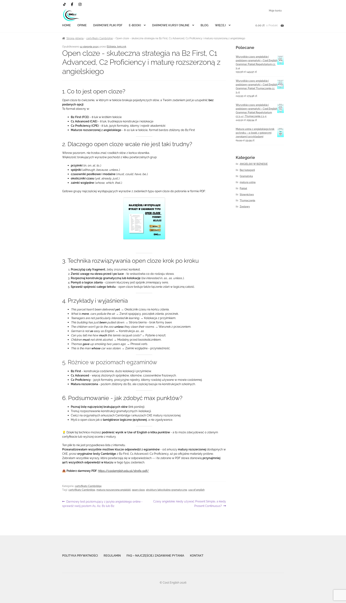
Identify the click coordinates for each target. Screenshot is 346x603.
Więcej (220, 25)
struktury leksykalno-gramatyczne (166, 489)
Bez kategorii (247, 170)
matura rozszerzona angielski (113, 489)
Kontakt (196, 555)
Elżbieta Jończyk (116, 46)
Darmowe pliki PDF (107, 25)
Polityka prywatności (80, 555)
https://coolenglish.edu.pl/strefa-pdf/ (123, 471)
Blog (205, 25)
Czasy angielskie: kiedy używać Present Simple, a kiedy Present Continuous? (189, 504)
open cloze (138, 489)
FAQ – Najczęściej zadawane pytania (155, 555)
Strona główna (75, 38)
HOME (66, 25)
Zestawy (245, 206)
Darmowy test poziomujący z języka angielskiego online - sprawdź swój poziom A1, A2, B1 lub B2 (102, 504)
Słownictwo (247, 194)
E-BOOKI (135, 25)
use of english (196, 489)
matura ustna (248, 182)
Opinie (82, 25)
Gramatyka (246, 176)
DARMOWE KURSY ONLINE (170, 25)
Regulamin (112, 555)
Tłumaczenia (247, 200)
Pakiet (243, 188)
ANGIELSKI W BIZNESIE (254, 163)
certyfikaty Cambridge (99, 38)
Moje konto (275, 10)
